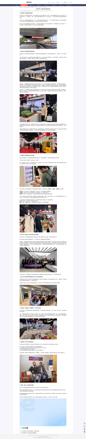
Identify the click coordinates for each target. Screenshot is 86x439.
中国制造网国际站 (39, 437)
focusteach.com (55, 435)
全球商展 (32, 7)
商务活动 (28, 7)
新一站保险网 (44, 435)
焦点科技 (44, 436)
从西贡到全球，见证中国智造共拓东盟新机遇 (29, 432)
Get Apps (66, 2)
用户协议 (51, 437)
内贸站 (41, 435)
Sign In (49, 2)
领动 (51, 435)
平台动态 (24, 7)
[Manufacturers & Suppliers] (19, 2)
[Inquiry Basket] (62, 2)
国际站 (38, 435)
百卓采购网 (48, 435)
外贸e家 (28, 2)
